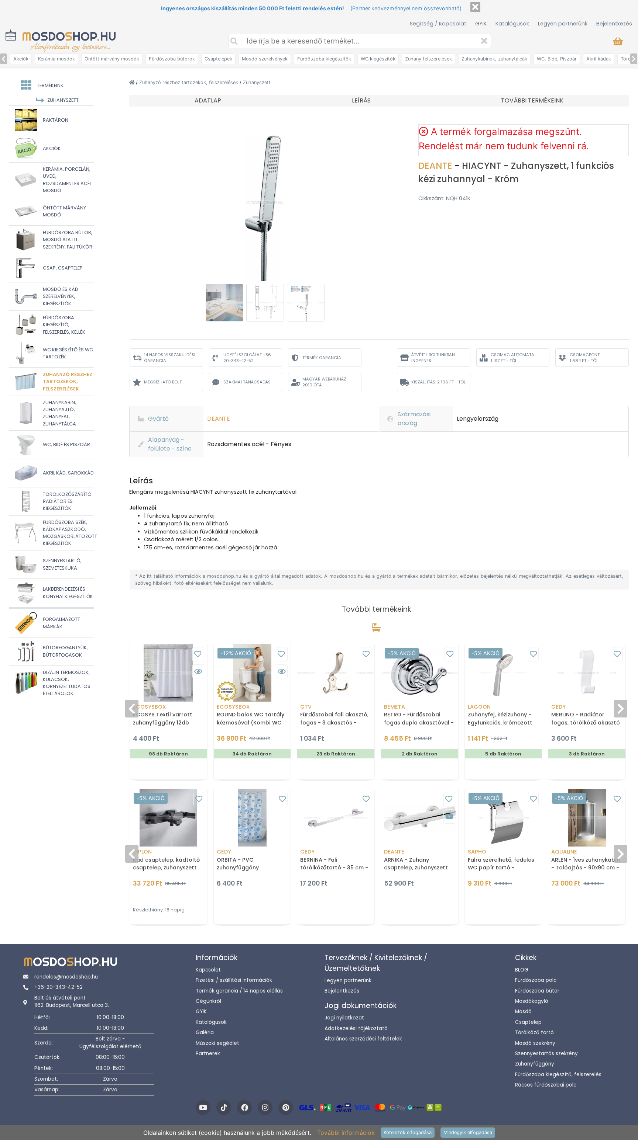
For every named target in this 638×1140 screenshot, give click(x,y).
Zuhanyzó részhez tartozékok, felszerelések (189, 82)
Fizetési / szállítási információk (234, 980)
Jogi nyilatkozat (344, 1017)
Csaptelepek (218, 59)
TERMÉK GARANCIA (321, 358)
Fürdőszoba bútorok (172, 59)
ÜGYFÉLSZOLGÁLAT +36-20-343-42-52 (248, 358)
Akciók (20, 59)
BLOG (521, 969)
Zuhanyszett (257, 82)
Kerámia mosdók (56, 59)
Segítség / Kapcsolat (438, 23)
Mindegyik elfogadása (467, 1132)
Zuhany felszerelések (428, 59)
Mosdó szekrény (535, 1043)
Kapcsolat (208, 969)
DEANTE (436, 166)
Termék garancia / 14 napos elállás (239, 990)
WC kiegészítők (378, 59)
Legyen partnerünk (562, 23)
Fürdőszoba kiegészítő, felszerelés (558, 1074)
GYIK (481, 23)
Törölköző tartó (534, 1032)
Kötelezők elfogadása (408, 1132)
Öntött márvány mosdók (112, 59)
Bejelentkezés (614, 23)
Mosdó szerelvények (265, 59)
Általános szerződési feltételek (363, 1038)
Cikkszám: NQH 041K (444, 198)
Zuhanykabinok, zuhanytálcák (494, 59)
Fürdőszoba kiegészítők (324, 59)
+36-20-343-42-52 (58, 987)
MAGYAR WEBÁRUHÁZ (324, 382)
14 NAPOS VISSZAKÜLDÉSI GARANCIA (169, 358)
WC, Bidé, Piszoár (557, 59)
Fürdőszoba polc (535, 980)
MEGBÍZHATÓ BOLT (163, 382)
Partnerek (208, 1053)
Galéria (205, 1032)
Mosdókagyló (531, 1001)
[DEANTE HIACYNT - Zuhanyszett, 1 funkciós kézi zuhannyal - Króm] (265, 202)
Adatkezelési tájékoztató (356, 1028)
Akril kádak (598, 59)
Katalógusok (512, 23)
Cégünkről (208, 1001)
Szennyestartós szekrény (546, 1053)
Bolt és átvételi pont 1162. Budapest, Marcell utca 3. (71, 1001)
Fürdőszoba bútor (537, 990)
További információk (346, 1132)
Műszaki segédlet (217, 1043)
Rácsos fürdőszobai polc (545, 1084)
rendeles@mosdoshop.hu (66, 976)
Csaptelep (528, 1022)
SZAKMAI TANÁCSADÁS (247, 382)
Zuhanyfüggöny (534, 1063)
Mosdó (523, 1011)
